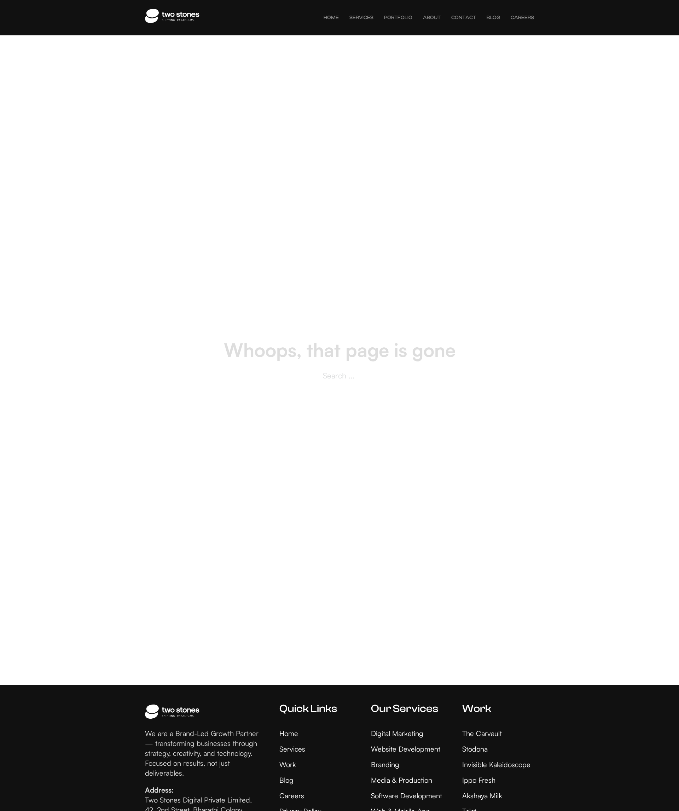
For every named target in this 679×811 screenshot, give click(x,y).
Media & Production (401, 780)
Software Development (406, 795)
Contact (463, 18)
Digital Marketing (397, 733)
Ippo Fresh (478, 780)
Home (331, 18)
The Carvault (482, 733)
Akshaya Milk (482, 795)
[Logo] (172, 18)
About (432, 18)
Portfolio (398, 18)
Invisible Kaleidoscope (496, 764)
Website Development (405, 749)
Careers (522, 18)
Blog (493, 18)
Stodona (475, 749)
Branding (385, 764)
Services (361, 18)
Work (287, 764)
